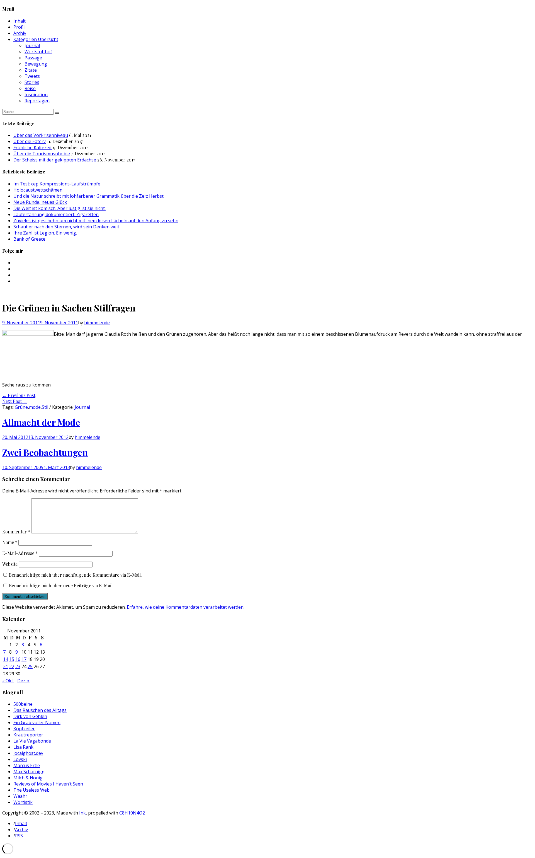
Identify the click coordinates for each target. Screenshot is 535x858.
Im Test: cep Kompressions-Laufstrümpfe (56, 184)
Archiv (19, 33)
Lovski (20, 759)
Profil (19, 27)
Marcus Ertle (26, 765)
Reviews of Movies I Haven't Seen (48, 784)
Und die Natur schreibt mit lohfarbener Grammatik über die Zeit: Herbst (88, 196)
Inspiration (36, 94)
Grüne (21, 407)
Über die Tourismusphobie (41, 154)
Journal (32, 45)
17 (23, 659)
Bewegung (36, 64)
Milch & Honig (28, 778)
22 (11, 666)
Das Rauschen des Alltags (40, 710)
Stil (45, 407)
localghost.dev (28, 753)
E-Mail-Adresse (20, 553)
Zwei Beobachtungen (45, 452)
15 (11, 659)
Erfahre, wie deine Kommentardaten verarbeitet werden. (185, 607)
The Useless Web (31, 790)
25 (30, 666)
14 (5, 659)
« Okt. (8, 681)
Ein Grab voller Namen (36, 722)
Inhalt (19, 21)
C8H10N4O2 (132, 813)
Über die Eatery (29, 141)
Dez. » (23, 681)
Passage (33, 58)
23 (17, 666)
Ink (82, 813)
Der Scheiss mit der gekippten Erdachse (54, 160)
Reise (30, 88)
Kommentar (16, 532)
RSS (19, 836)
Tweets (32, 76)
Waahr (20, 796)
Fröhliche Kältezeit (32, 147)
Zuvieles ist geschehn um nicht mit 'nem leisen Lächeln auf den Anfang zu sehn (95, 220)
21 (5, 666)
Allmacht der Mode (41, 422)
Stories (32, 82)
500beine (23, 704)
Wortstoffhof (38, 52)
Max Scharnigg (29, 771)
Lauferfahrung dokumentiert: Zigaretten (56, 214)
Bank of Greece (29, 239)
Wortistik (23, 802)
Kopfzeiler (24, 729)
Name (9, 542)
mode (35, 407)
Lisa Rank (23, 747)
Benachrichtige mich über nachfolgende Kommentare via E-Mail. (75, 575)
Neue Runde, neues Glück (40, 202)
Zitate (31, 70)
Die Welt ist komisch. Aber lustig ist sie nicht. (59, 208)
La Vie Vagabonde (32, 741)
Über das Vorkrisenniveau (40, 135)
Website (10, 564)
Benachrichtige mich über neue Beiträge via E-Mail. (61, 585)
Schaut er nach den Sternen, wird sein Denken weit (66, 227)
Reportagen (37, 101)
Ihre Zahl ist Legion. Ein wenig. (45, 233)
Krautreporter (28, 735)
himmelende (97, 323)
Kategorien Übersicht (35, 39)
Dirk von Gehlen (30, 716)
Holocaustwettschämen (37, 190)
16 (17, 659)
